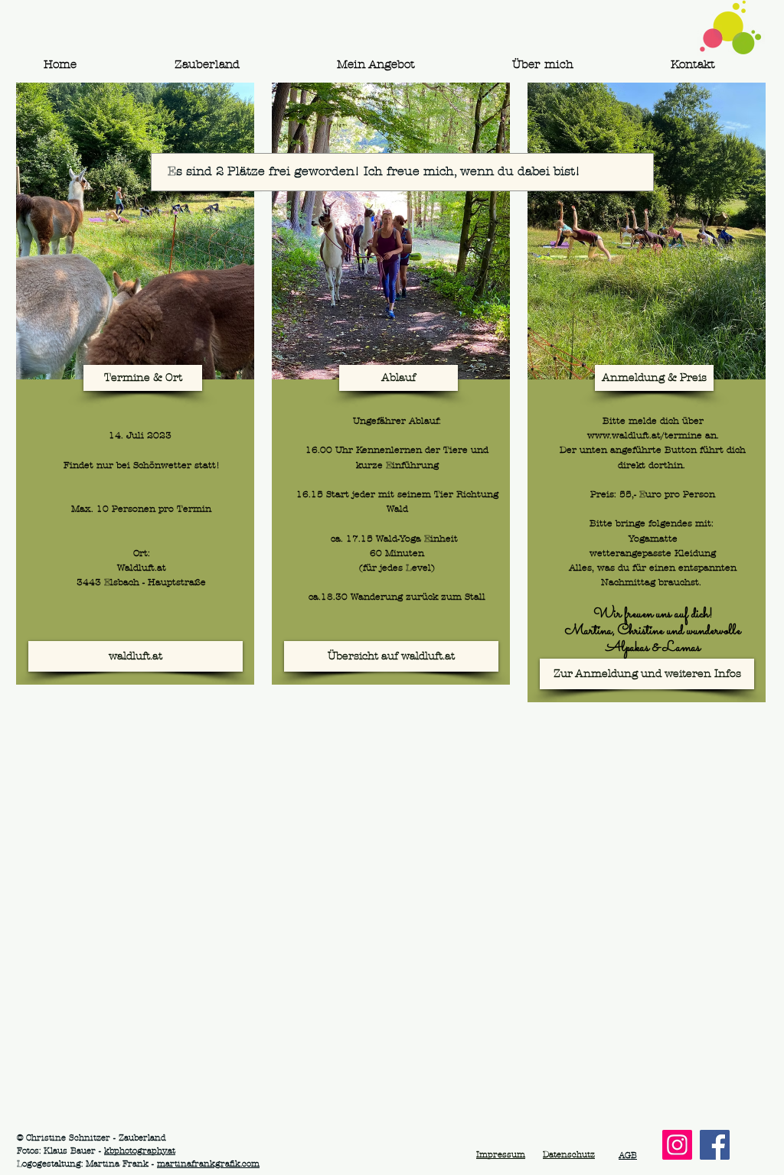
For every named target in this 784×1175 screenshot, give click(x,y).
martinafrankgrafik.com (208, 1163)
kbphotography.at (139, 1150)
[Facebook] (715, 1145)
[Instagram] (677, 1145)
